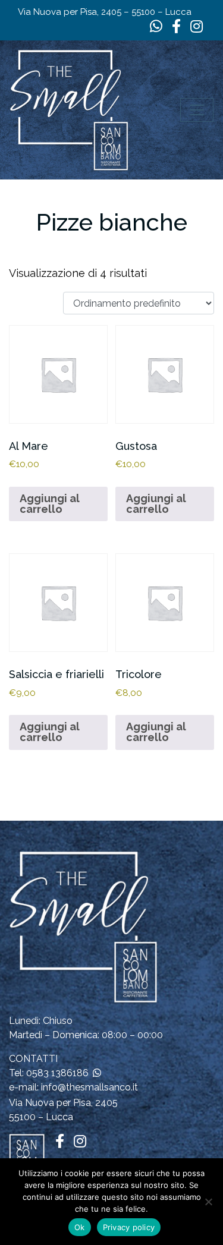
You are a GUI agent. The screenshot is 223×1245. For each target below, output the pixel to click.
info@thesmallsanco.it (89, 1087)
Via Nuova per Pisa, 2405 (63, 1102)
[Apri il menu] (196, 110)
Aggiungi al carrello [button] (50, 503)
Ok (79, 1227)
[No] (208, 1202)
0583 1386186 (57, 1073)
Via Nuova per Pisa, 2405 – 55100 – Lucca (104, 12)
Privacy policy (129, 1227)
